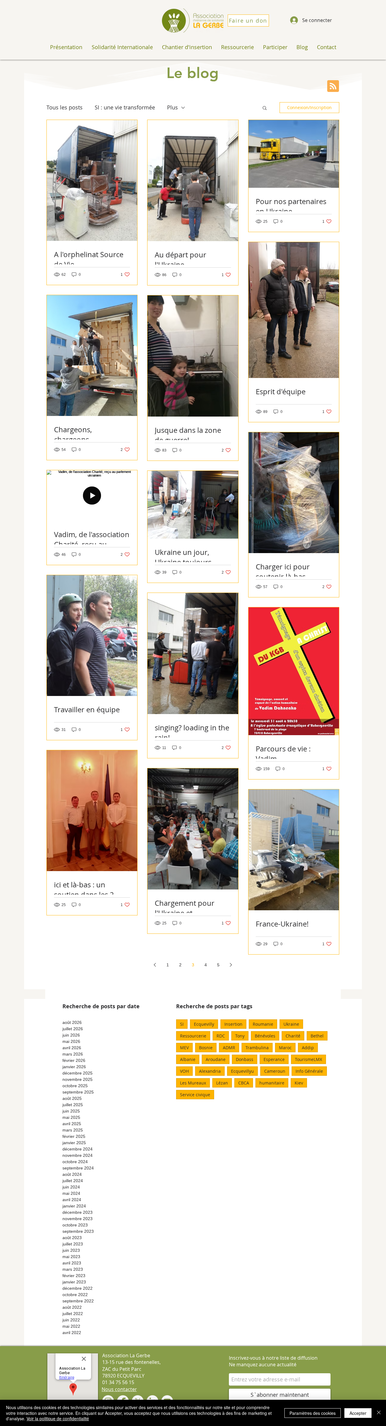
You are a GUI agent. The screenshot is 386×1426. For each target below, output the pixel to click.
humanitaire (271, 1083)
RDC (221, 1036)
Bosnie (206, 1047)
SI (182, 1024)
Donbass (244, 1059)
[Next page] (231, 964)
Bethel (317, 1036)
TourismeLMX (308, 1059)
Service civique (195, 1094)
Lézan (222, 1083)
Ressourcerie (193, 1036)
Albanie (187, 1059)
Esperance (274, 1059)
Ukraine (291, 1024)
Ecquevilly (204, 1024)
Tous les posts (64, 107)
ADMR (229, 1047)
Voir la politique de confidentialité (58, 1418)
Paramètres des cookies (313, 1413)
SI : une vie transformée (125, 107)
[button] (264, 108)
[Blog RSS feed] (333, 86)
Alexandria (210, 1071)
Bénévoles (265, 1036)
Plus (172, 107)
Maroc (285, 1047)
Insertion (233, 1024)
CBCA (243, 1083)
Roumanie (263, 1024)
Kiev (299, 1083)
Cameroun (274, 1071)
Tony (240, 1036)
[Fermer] (378, 1413)
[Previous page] (155, 964)
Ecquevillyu (242, 1071)
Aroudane (216, 1059)
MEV (184, 1047)
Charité (293, 1036)
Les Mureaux (193, 1083)
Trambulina (257, 1047)
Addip (308, 1047)
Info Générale (309, 1071)
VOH (184, 1071)
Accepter (358, 1413)
